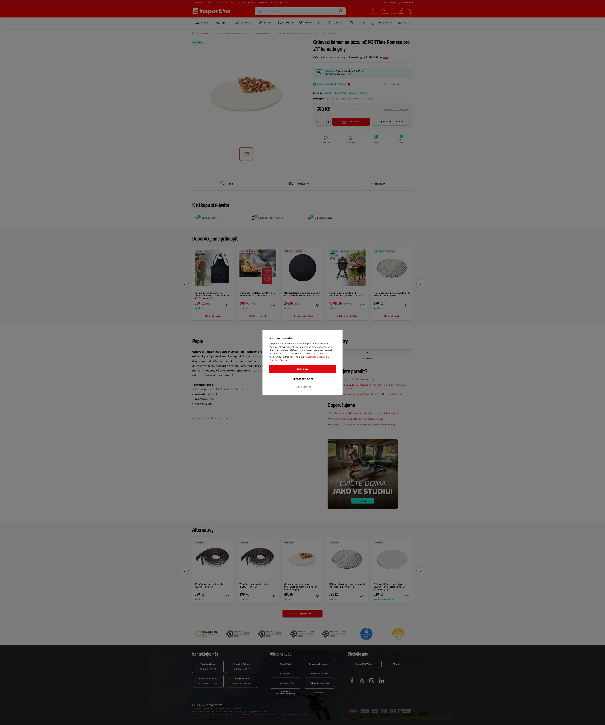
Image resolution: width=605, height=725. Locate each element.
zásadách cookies (316, 356)
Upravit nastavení (302, 378)
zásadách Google (278, 360)
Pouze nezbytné (302, 386)
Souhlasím (303, 369)
